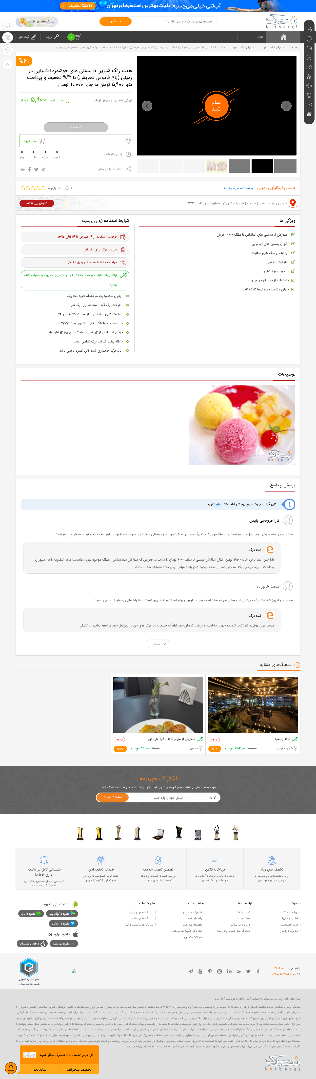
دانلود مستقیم (61, 943)
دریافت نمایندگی (240, 924)
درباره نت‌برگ (290, 912)
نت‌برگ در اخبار (289, 930)
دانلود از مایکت (60, 923)
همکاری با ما (243, 918)
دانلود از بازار (28, 913)
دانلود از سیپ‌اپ (29, 943)
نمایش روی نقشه (36, 203)
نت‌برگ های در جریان (141, 912)
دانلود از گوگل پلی (59, 913)
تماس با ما (244, 912)
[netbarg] (282, 1062)
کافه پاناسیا (282, 739)
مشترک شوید (112, 797)
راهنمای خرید (194, 918)
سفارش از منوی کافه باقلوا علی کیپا (171, 739)
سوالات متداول (193, 937)
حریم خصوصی (289, 924)
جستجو (115, 21)
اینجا (260, 289)
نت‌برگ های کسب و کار (140, 924)
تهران (260, 36)
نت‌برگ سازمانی (192, 912)
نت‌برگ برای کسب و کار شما (233, 930)
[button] (147, 106)
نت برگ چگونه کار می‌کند (187, 930)
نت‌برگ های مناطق (142, 918)
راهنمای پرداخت (192, 924)
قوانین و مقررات (289, 918)
